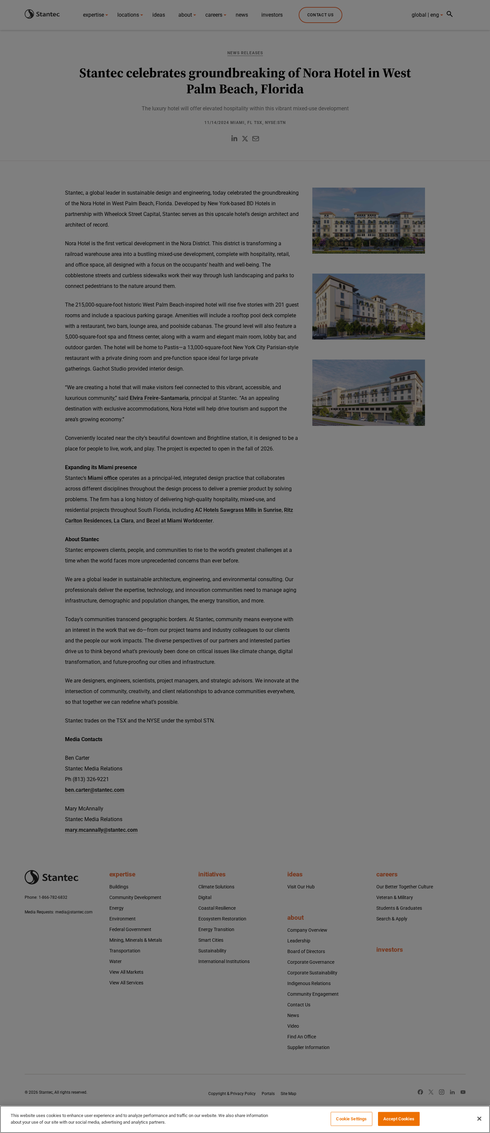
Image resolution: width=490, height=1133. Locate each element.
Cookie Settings (351, 1118)
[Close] (479, 1118)
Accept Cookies (398, 1118)
